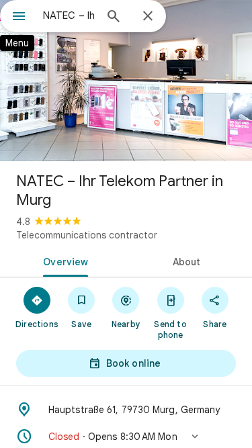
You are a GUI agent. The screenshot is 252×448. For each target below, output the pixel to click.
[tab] (63, 260)
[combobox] (69, 15)
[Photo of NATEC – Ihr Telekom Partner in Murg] (126, 80)
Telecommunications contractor (86, 235)
